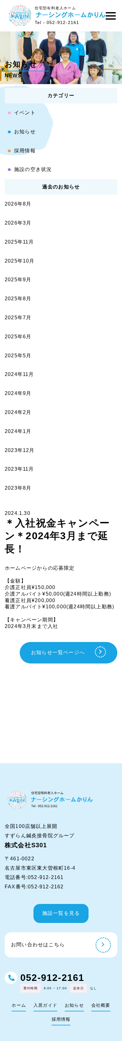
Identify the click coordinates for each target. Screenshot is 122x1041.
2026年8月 (18, 204)
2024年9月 (18, 393)
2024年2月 (18, 412)
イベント (25, 112)
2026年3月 (18, 223)
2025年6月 (18, 336)
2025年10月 (20, 261)
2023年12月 (20, 450)
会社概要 (100, 1005)
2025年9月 (18, 279)
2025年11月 (19, 242)
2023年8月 (18, 488)
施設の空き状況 (33, 169)
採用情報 (25, 150)
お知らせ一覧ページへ (58, 652)
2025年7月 (18, 317)
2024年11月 (19, 374)
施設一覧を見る (61, 913)
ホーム (19, 1005)
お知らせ (25, 131)
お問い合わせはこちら (38, 944)
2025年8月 (18, 298)
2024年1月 (18, 431)
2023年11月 (19, 469)
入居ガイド (45, 1005)
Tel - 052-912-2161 (57, 22)
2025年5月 (18, 355)
